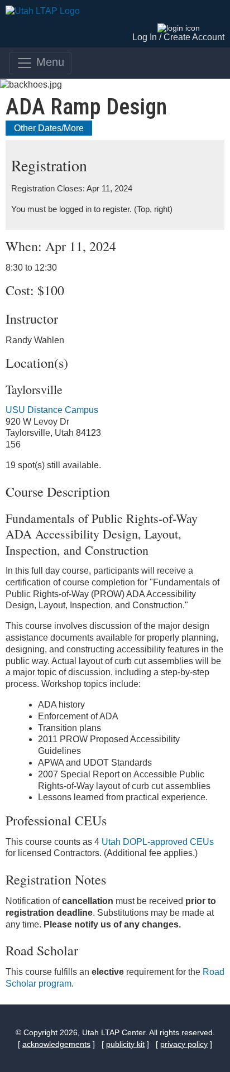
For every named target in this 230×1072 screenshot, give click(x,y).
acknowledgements (56, 1044)
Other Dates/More (49, 128)
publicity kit (125, 1044)
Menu (48, 62)
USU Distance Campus (52, 410)
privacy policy (184, 1044)
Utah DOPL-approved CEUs (158, 842)
